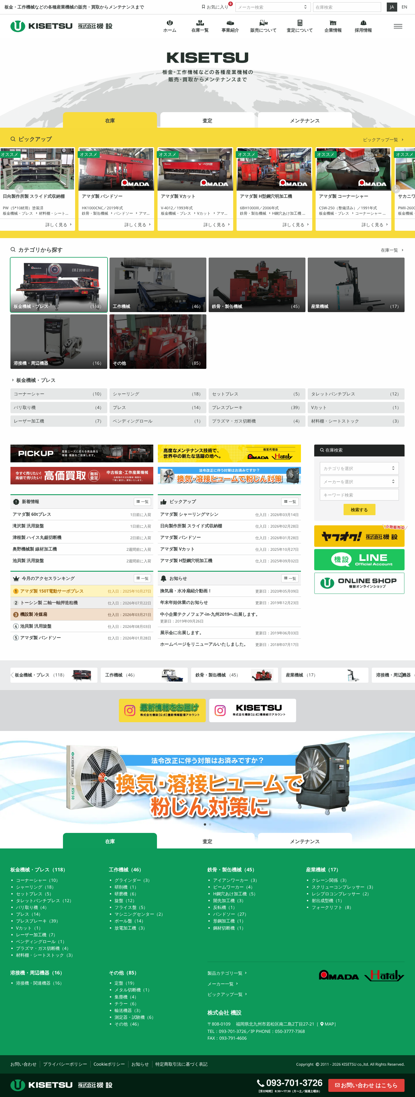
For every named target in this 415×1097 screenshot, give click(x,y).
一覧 (145, 501)
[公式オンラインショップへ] (359, 583)
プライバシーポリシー (65, 1064)
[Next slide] (396, 189)
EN (404, 7)
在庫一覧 (390, 250)
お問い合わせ (23, 1064)
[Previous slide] (19, 189)
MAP (329, 1024)
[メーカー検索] (273, 7)
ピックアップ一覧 (381, 140)
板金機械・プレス (36, 380)
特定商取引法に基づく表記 (181, 1064)
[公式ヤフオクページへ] (359, 536)
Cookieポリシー (109, 1064)
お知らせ (140, 1064)
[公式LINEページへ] (359, 559)
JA (392, 7)
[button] (398, 26)
